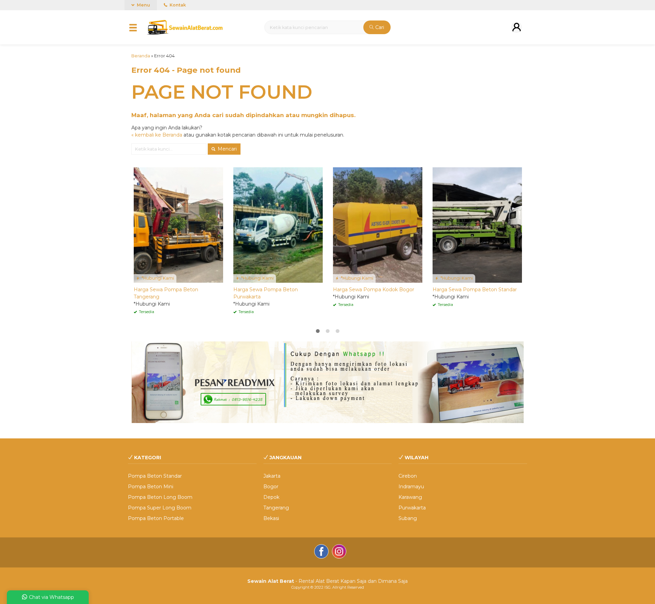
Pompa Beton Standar (155, 476)
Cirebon (407, 476)
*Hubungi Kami (157, 278)
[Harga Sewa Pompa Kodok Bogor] (377, 225)
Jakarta (271, 476)
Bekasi (271, 518)
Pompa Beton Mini (150, 486)
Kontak (177, 5)
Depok (271, 497)
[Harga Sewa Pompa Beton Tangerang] (178, 225)
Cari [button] (379, 27)
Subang (407, 518)
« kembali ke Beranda (156, 135)
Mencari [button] (226, 149)
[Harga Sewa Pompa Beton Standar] (477, 225)
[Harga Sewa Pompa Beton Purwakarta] (278, 225)
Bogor (270, 486)
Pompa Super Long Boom (159, 508)
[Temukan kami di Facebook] (321, 552)
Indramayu (411, 486)
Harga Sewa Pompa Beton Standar (475, 289)
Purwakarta (412, 508)
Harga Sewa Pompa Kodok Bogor (373, 289)
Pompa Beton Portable (156, 518)
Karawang (410, 497)
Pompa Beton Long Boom (160, 497)
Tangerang (276, 508)
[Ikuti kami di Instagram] (339, 552)
